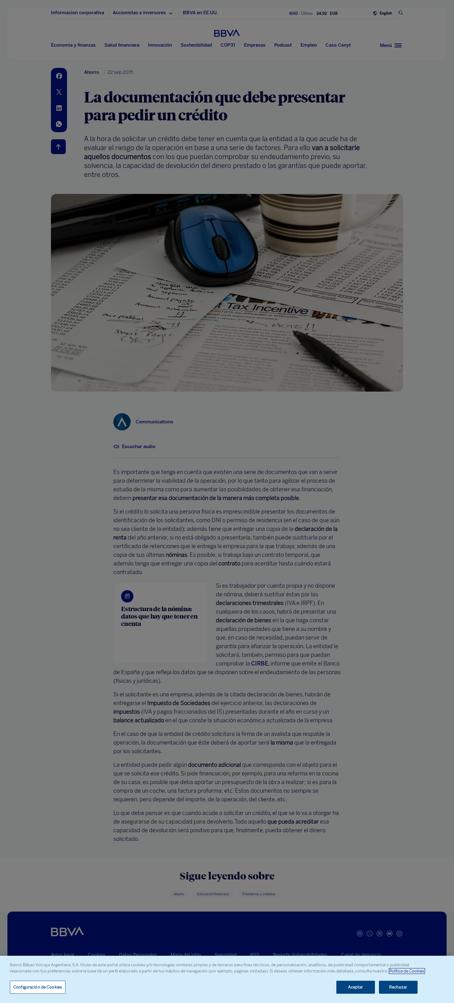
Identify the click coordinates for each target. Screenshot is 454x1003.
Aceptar (355, 987)
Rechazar (398, 987)
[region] (227, 979)
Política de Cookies (406, 971)
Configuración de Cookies (37, 987)
